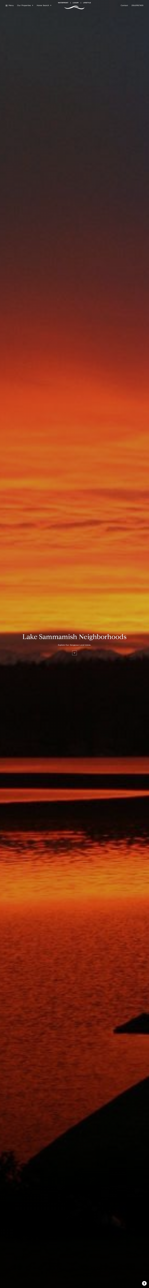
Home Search (43, 5)
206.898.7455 (137, 5)
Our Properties (24, 5)
